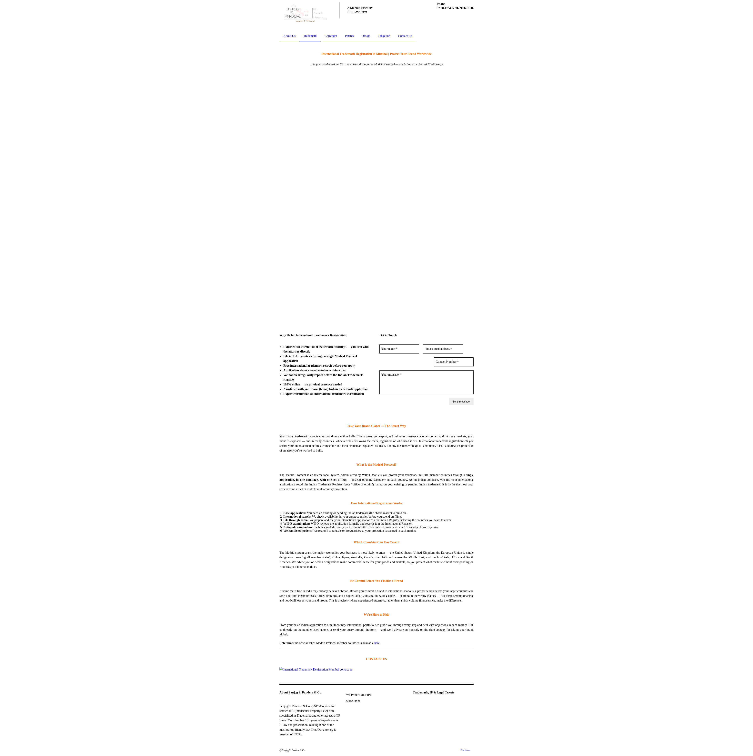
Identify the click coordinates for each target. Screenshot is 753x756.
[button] (273, 199)
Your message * (391, 374)
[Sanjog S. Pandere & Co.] (305, 14)
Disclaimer (466, 750)
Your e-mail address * (438, 348)
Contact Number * (447, 361)
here (377, 643)
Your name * (389, 348)
